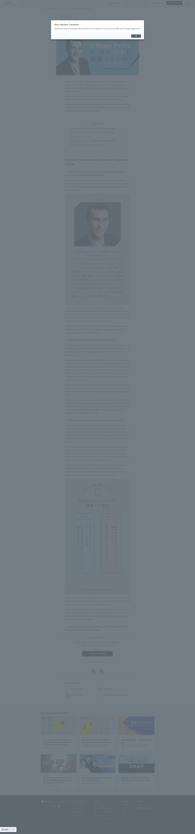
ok (136, 36)
